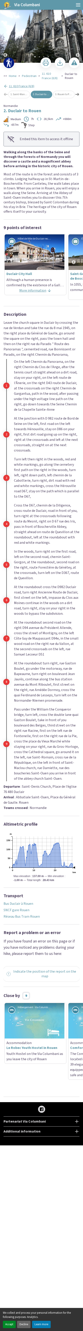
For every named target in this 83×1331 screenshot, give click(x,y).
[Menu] (78, 5)
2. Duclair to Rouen (42, 94)
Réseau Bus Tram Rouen (22, 916)
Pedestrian (29, 76)
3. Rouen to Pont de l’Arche (65, 94)
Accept (9, 1324)
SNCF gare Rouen (16, 910)
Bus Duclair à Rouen (18, 903)
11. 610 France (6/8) (50, 76)
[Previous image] (5, 31)
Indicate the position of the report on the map (44, 974)
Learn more (41, 1324)
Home (13, 76)
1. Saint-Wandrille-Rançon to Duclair (20, 94)
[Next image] (77, 31)
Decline (23, 1324)
